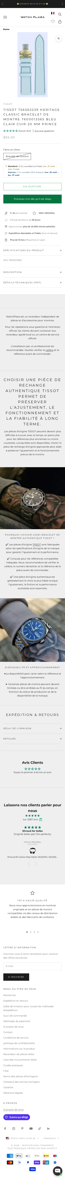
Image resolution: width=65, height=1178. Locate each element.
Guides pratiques (13, 1065)
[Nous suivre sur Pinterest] (22, 1128)
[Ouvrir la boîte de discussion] (57, 1171)
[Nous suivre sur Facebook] (5, 1128)
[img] (32, 816)
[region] (32, 908)
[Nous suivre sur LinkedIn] (48, 1128)
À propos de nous (13, 1026)
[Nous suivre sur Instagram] (13, 1128)
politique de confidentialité (19, 1043)
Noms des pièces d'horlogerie (20, 1076)
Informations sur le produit (19, 1048)
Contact (8, 1032)
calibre (49, 350)
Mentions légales (13, 1092)
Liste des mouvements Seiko (20, 1059)
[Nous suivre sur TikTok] (39, 1128)
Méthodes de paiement (16, 1021)
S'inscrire (16, 977)
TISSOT (36, 544)
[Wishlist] (53, 21)
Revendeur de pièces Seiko (18, 1054)
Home (6, 29)
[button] (10, 130)
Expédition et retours (15, 1000)
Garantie (8, 1087)
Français (50, 1138)
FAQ (5, 1070)
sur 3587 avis (30, 819)
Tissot (7, 104)
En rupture (32, 186)
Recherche (9, 995)
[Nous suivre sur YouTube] (31, 1128)
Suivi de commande (15, 1015)
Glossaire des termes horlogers (21, 1081)
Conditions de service (15, 1037)
